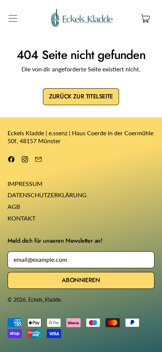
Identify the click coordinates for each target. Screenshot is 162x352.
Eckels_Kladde (44, 299)
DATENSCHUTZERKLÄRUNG (47, 194)
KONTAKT (21, 218)
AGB (14, 206)
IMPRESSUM (25, 183)
